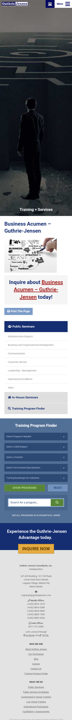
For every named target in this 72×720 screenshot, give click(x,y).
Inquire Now (36, 548)
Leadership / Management (22, 370)
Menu (60, 3)
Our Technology (36, 654)
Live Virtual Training (36, 701)
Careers (36, 664)
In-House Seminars (25, 397)
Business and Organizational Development (31, 345)
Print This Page (20, 311)
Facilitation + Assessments (36, 711)
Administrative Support (20, 336)
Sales (11, 387)
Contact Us (36, 668)
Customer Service (17, 362)
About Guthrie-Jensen (36, 649)
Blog (36, 659)
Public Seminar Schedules (36, 692)
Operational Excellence (20, 379)
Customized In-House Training (36, 697)
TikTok (45, 635)
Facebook (30, 635)
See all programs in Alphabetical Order (36, 515)
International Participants (36, 706)
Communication (16, 353)
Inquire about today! (36, 289)
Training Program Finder (28, 408)
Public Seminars (23, 326)
